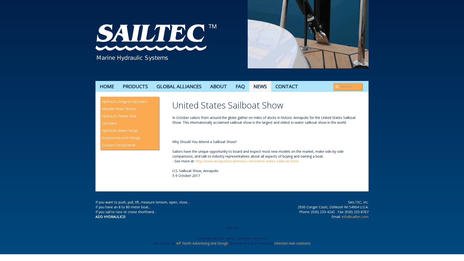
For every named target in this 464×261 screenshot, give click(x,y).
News (260, 86)
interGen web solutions (293, 243)
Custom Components (118, 145)
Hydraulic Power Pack (119, 116)
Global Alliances (179, 86)
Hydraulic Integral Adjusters (124, 101)
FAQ (240, 86)
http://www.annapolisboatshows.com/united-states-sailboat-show (247, 161)
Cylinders (109, 123)
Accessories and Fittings (121, 137)
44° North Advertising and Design (202, 243)
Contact (287, 86)
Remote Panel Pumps (119, 108)
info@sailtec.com (355, 216)
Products (135, 86)
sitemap (232, 227)
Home (107, 86)
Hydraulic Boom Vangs (120, 130)
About (218, 86)
